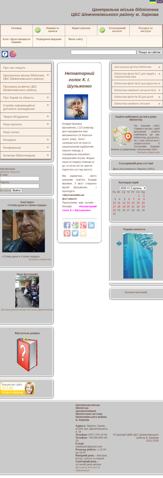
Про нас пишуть (14, 67)
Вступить (5, 190)
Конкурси (9, 139)
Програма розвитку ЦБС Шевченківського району (20, 88)
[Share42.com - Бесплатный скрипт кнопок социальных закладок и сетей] (83, 233)
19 (123, 206)
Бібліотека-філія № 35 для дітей (133, 96)
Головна (16, 28)
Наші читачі (11, 132)
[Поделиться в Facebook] (67, 225)
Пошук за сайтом (149, 52)
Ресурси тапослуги (146, 30)
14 (133, 202)
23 (143, 206)
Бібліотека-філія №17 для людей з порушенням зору (135, 75)
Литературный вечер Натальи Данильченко (27, 309)
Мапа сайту (76, 39)
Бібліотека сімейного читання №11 (135, 90)
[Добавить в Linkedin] (91, 225)
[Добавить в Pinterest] (67, 233)
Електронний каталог (117, 30)
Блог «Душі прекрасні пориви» (16, 41)
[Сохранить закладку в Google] (75, 225)
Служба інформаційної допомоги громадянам (19, 107)
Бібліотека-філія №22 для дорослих (136, 83)
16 (143, 202)
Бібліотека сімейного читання (132, 103)
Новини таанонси (52, 30)
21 (133, 206)
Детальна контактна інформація (88, 469)
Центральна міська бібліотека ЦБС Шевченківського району (23, 77)
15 (138, 202)
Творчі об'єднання (15, 116)
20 (128, 206)
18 (118, 206)
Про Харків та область (18, 97)
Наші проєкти (12, 124)
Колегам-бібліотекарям (19, 155)
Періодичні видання (48, 39)
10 (114, 202)
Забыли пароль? (10, 171)
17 (114, 206)
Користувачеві (81, 28)
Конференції (12, 147)
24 (114, 210)
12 (123, 202)
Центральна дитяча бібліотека (132, 66)
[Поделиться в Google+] (83, 225)
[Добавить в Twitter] (75, 233)
